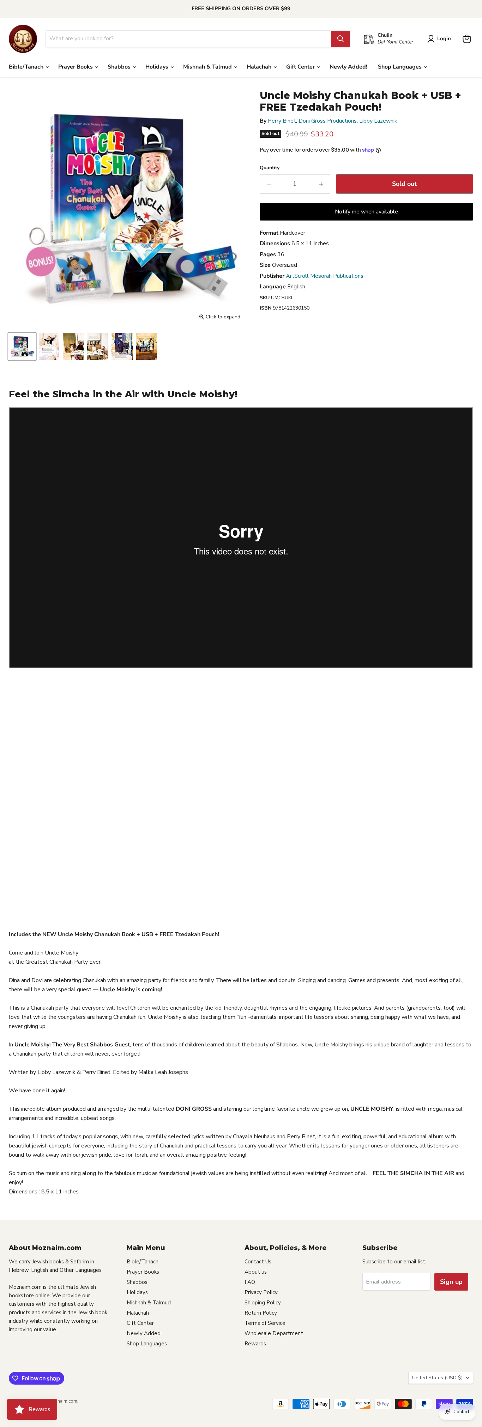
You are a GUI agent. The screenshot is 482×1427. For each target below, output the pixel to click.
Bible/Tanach (27, 67)
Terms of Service (265, 1323)
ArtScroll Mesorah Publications (324, 276)
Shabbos (120, 67)
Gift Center (301, 67)
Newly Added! (348, 67)
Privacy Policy (261, 1292)
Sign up (451, 1282)
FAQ (250, 1282)
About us (256, 1271)
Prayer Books (76, 67)
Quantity (269, 168)
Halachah (260, 67)
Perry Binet (282, 121)
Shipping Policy (263, 1302)
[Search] (340, 39)
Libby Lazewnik (378, 121)
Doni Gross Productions (328, 121)
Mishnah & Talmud (208, 67)
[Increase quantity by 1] (321, 184)
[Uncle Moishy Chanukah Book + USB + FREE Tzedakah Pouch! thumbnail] (22, 346)
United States (437, 1377)
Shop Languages (400, 67)
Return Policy (261, 1312)
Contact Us (258, 1261)
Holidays (157, 67)
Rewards (255, 1343)
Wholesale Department (274, 1333)
